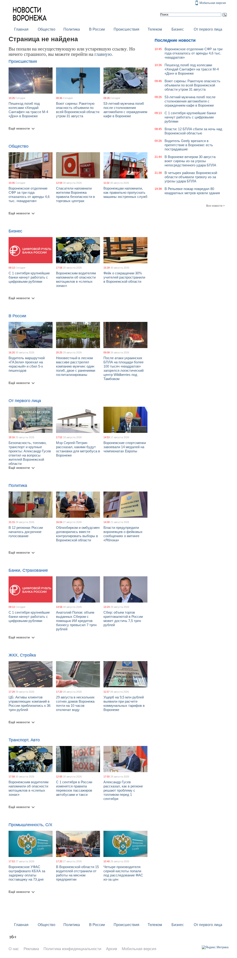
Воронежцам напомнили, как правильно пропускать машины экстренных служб (125, 192)
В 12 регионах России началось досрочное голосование (26, 532)
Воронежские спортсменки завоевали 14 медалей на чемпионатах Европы (124, 447)
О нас (14, 949)
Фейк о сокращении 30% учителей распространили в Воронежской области (124, 277)
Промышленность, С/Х (30, 824)
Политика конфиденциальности (72, 949)
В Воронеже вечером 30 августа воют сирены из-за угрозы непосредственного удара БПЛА (190, 161)
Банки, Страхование (28, 570)
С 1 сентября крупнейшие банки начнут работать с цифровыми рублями (29, 277)
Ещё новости (19, 128)
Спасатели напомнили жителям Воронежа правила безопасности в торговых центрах (75, 194)
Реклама (31, 949)
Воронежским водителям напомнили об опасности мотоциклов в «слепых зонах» (76, 279)
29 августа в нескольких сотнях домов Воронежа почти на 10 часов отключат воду (75, 703)
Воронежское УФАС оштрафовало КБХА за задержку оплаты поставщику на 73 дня (27, 873)
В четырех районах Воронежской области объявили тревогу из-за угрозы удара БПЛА (191, 177)
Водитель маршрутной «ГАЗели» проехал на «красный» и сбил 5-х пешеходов (27, 364)
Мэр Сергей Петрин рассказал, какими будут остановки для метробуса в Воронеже (78, 449)
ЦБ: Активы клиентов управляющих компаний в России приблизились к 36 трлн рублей (29, 703)
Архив (111, 949)
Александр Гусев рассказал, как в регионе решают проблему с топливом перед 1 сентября (123, 790)
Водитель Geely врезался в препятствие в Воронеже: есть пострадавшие (189, 145)
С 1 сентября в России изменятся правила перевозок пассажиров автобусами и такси (74, 788)
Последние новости (175, 40)
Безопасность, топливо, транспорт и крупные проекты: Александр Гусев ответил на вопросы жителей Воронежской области (30, 453)
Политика (71, 29)
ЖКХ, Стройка (22, 655)
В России (97, 29)
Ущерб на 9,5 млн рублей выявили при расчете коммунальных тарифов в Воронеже (124, 703)
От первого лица (208, 29)
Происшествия (126, 29)
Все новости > (215, 205)
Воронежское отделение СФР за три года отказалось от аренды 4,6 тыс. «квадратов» (29, 194)
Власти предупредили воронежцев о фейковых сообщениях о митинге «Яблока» (123, 534)
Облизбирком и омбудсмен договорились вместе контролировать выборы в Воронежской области (78, 534)
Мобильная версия (213, 3)
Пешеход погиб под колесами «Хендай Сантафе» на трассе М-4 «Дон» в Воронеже (28, 110)
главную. (103, 54)
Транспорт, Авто (24, 740)
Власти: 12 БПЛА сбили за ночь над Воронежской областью (193, 131)
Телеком (155, 29)
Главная (21, 29)
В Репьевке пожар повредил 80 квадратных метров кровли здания (192, 191)
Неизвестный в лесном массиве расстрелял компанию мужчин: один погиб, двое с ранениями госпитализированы (75, 366)
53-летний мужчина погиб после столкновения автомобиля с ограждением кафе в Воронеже (125, 110)
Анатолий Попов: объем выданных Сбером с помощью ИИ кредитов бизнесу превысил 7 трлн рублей (76, 620)
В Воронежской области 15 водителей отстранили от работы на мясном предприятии (77, 873)
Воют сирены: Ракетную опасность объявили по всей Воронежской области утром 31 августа (77, 110)
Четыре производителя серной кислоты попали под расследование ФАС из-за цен (123, 873)
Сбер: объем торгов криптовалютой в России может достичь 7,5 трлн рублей (123, 618)
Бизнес (178, 29)
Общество (46, 29)
